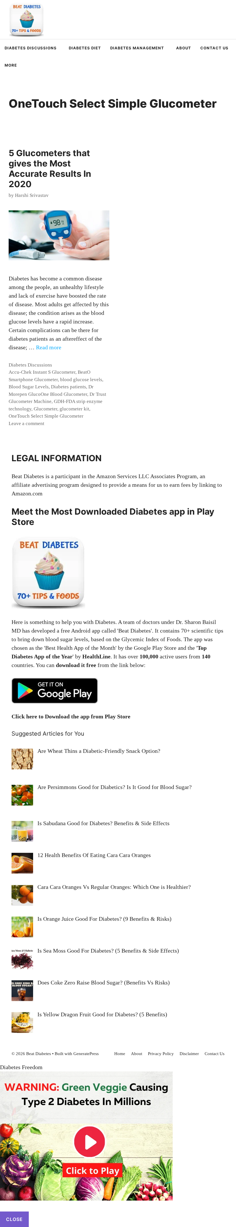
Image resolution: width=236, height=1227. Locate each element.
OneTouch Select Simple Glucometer (46, 416)
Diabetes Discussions (31, 48)
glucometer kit (74, 409)
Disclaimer (189, 1053)
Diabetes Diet (85, 48)
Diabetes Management (137, 48)
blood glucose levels (81, 379)
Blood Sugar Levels (29, 386)
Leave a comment (26, 423)
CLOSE (14, 1219)
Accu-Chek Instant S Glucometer (42, 372)
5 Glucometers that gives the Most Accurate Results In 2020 (50, 168)
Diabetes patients (68, 386)
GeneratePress (86, 1053)
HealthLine (96, 656)
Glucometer (45, 409)
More (11, 65)
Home (119, 1053)
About (183, 48)
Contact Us (214, 48)
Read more (48, 347)
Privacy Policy (161, 1053)
